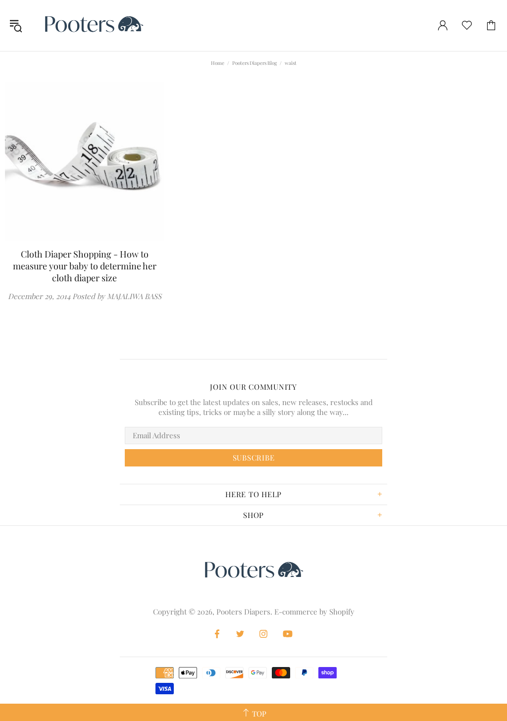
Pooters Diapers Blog (254, 62)
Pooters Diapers (93, 25)
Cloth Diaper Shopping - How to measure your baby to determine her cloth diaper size (84, 266)
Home (217, 62)
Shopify (342, 612)
